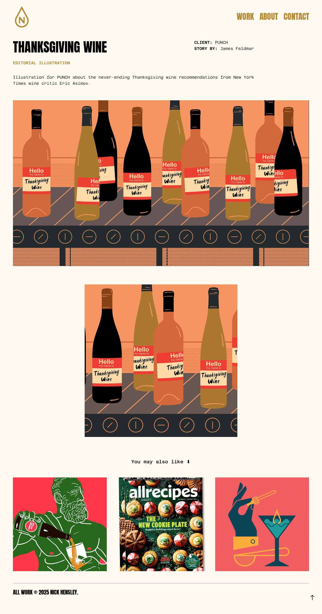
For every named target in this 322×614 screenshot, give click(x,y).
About (269, 15)
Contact (296, 15)
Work (245, 15)
